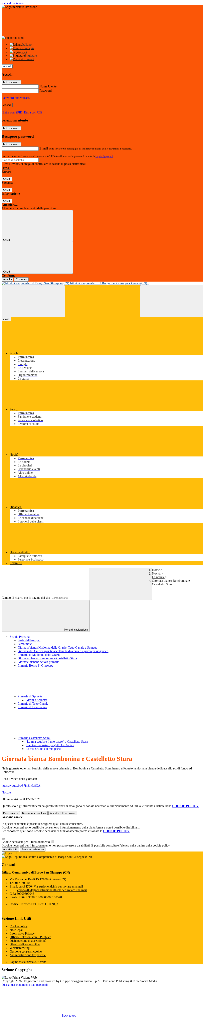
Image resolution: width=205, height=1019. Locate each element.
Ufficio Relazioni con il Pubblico (30, 937)
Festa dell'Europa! (29, 640)
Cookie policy (18, 926)
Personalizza (10, 813)
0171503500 (23, 883)
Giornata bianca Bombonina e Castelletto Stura (47, 658)
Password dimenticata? (16, 97)
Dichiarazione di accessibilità (28, 940)
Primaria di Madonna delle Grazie (39, 654)
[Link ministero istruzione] (19, 7)
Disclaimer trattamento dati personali (25, 984)
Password (45, 90)
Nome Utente (47, 86)
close (6, 319)
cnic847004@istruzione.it (51, 886)
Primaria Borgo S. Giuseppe (35, 665)
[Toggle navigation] (33, 301)
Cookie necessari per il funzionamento (26, 841)
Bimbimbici (25, 644)
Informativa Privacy (22, 933)
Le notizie (158, 577)
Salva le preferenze (32, 849)
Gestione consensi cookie (26, 951)
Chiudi (6, 178)
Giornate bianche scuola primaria (38, 662)
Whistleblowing (20, 948)
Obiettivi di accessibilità (25, 944)
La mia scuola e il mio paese (43, 748)
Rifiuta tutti (34, 813)
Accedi (7, 66)
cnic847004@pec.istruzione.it (52, 890)
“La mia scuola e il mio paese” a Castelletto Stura (57, 741)
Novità (156, 573)
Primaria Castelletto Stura (34, 738)
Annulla (7, 279)
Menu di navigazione (75, 629)
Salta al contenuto (13, 3)
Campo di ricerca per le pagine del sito (26, 597)
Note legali (16, 930)
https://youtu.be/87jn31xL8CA (21, 785)
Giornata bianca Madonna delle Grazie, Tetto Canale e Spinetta (57, 647)
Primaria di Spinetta (30, 696)
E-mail (43, 148)
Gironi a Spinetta (36, 700)
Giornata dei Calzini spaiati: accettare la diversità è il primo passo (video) (63, 651)
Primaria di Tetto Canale (33, 703)
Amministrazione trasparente (28, 955)
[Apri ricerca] (171, 301)
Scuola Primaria (20, 636)
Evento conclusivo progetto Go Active (50, 745)
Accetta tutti (62, 813)
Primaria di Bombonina (32, 707)
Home (156, 570)
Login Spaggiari (104, 156)
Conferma (21, 279)
